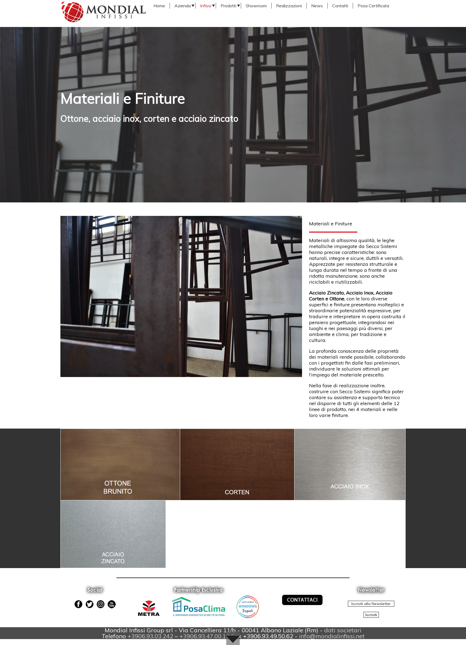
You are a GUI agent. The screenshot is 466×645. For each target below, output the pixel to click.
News (317, 5)
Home (159, 5)
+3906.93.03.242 (150, 636)
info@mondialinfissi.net (332, 636)
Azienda (182, 5)
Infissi (205, 5)
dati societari (342, 630)
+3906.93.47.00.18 (204, 636)
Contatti (340, 5)
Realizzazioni (289, 5)
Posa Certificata (373, 5)
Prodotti (228, 5)
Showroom (256, 5)
